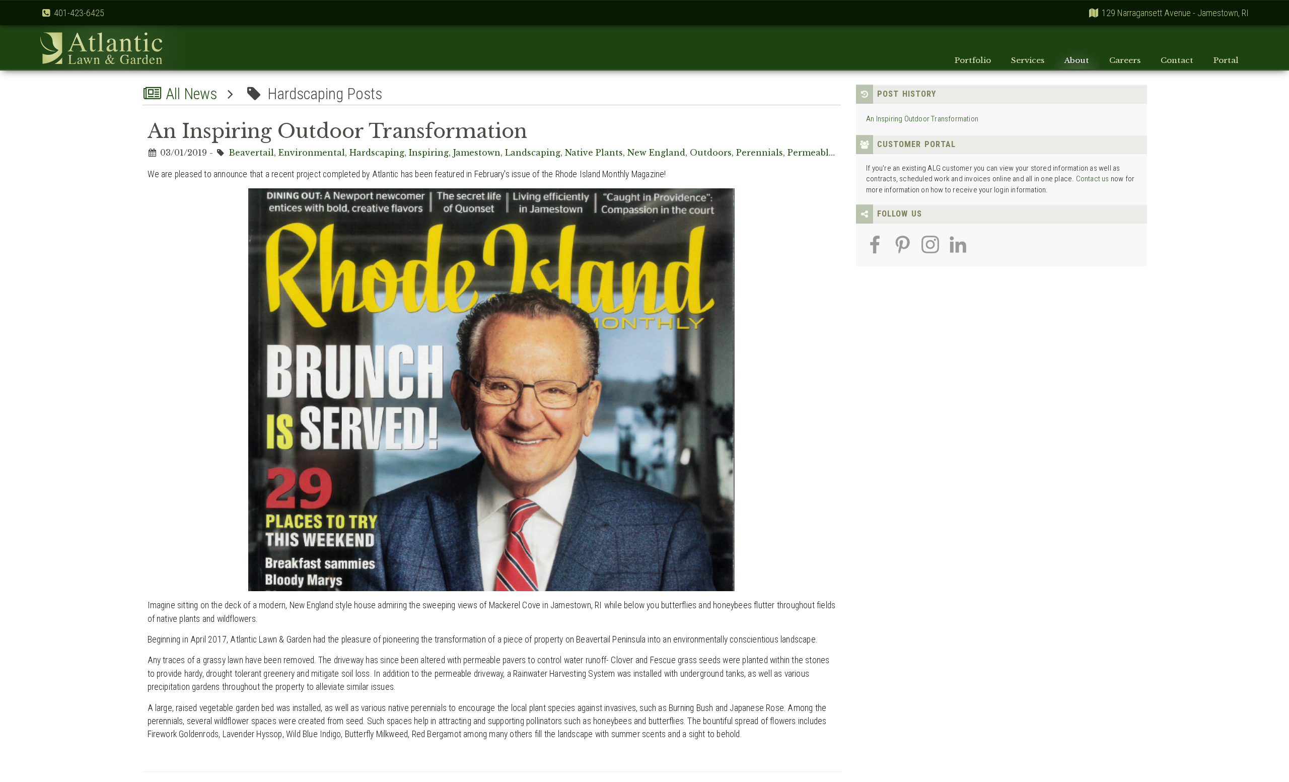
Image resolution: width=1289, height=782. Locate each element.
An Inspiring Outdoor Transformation (922, 118)
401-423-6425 (79, 13)
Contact (1177, 60)
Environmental (311, 153)
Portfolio (973, 60)
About (1076, 60)
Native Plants (594, 153)
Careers (1124, 60)
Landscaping (532, 153)
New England (656, 153)
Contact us (1092, 178)
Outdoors (711, 153)
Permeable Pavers (826, 153)
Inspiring (429, 153)
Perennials (759, 153)
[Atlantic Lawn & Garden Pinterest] (902, 250)
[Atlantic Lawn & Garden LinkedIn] (958, 250)
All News (189, 94)
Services (1027, 60)
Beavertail (251, 153)
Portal (1226, 60)
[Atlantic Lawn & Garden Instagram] (930, 250)
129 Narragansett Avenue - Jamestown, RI (1175, 13)
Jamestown (476, 153)
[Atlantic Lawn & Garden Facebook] (875, 250)
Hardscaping (376, 153)
